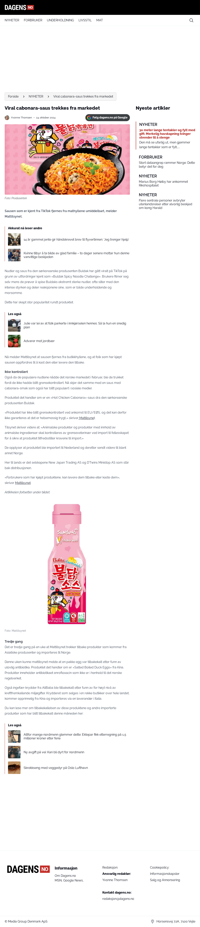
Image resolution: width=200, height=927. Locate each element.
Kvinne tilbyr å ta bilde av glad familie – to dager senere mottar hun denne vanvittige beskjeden (76, 255)
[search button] (191, 20)
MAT (99, 20)
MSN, (59, 880)
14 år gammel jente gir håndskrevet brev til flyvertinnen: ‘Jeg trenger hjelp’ (76, 239)
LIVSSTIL (85, 20)
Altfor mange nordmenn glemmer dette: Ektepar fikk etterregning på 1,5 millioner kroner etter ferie (75, 736)
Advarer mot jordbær (39, 341)
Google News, (73, 880)
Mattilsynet (23, 483)
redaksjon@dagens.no (118, 899)
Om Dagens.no (65, 876)
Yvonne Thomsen (21, 117)
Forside (13, 96)
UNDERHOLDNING (60, 20)
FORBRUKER (33, 20)
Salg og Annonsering (165, 880)
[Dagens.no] (100, 7)
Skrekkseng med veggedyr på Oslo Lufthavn (56, 768)
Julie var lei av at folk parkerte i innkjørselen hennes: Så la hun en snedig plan (75, 325)
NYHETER (12, 20)
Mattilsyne (86, 418)
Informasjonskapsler (164, 874)
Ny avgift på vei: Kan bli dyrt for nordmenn (54, 752)
